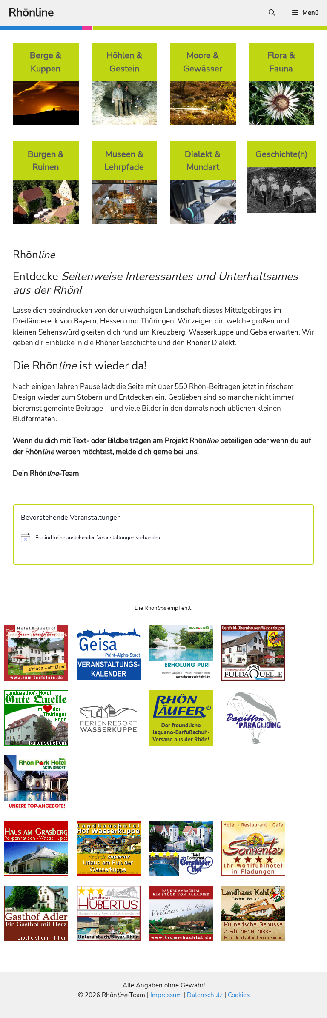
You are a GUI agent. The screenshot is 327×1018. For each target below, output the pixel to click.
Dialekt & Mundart (203, 160)
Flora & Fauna (281, 61)
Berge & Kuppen (45, 61)
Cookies (239, 995)
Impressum (167, 995)
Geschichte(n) (281, 154)
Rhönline (31, 12)
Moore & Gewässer (202, 61)
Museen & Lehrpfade (124, 160)
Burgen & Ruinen (46, 160)
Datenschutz (205, 995)
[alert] (163, 538)
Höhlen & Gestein (124, 61)
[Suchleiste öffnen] (272, 13)
